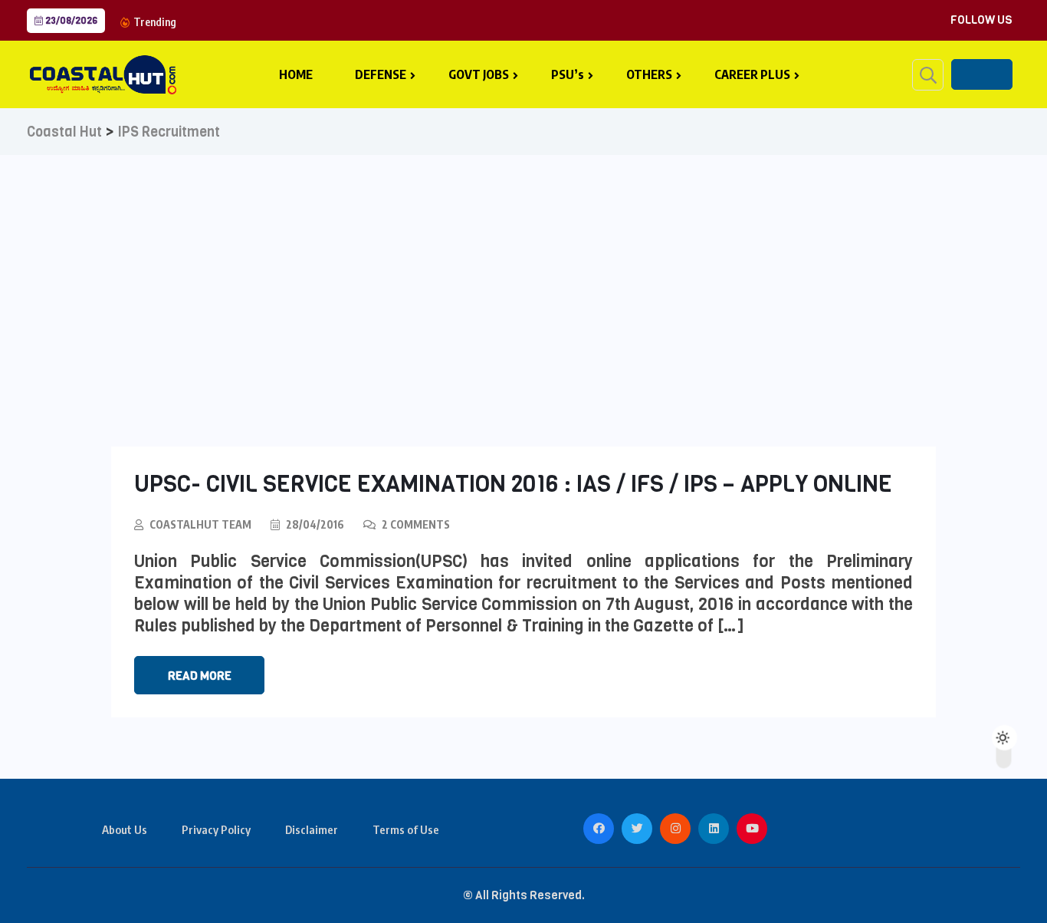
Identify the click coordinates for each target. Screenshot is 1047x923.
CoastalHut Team (200, 524)
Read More (199, 676)
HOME (296, 74)
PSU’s (567, 74)
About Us (124, 829)
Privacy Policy (216, 829)
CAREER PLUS (752, 74)
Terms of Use (406, 829)
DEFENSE (380, 74)
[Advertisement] (523, 270)
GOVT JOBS (478, 74)
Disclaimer (311, 829)
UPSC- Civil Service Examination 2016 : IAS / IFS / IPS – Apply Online (513, 484)
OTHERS (649, 74)
